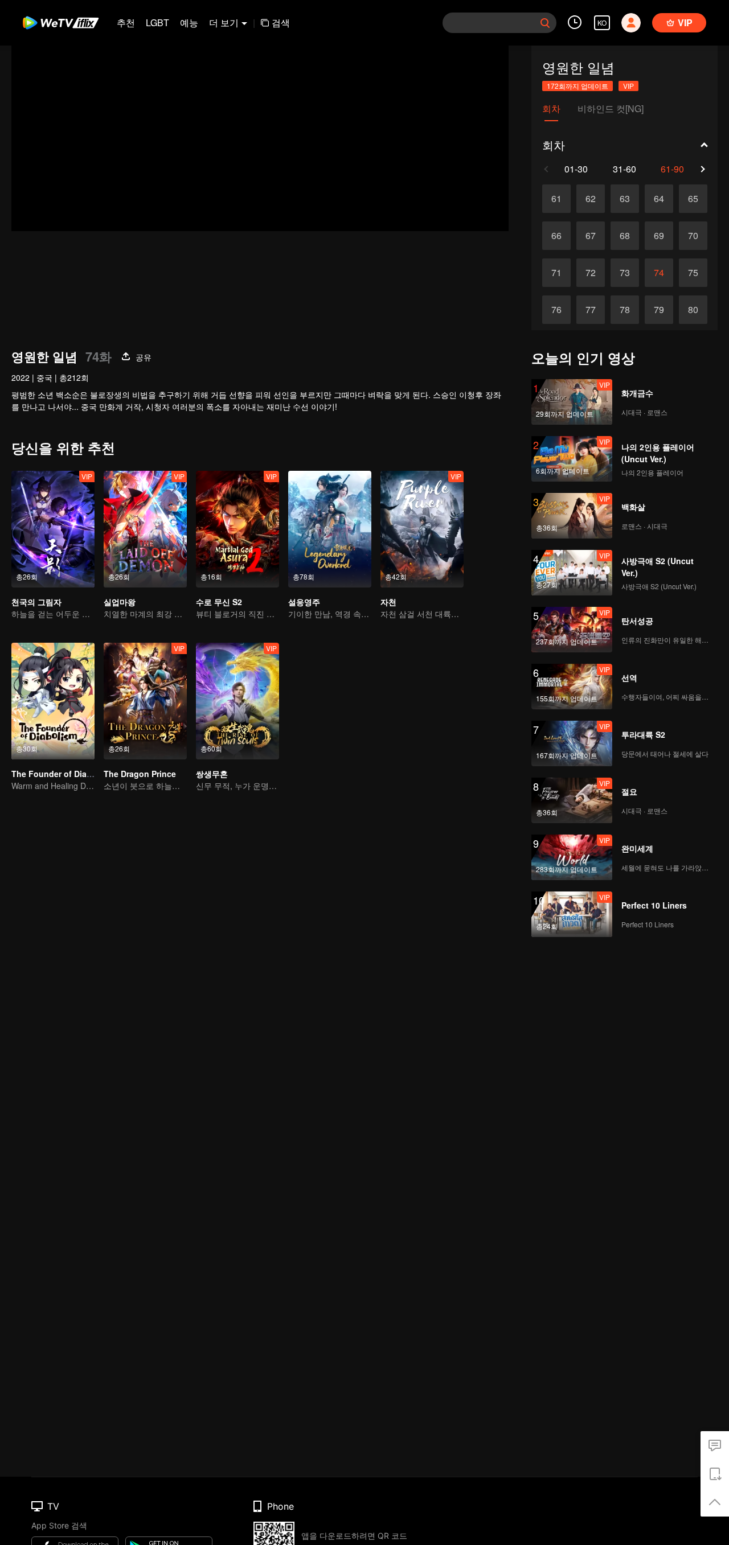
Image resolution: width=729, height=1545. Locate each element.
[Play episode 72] (590, 272)
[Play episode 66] (556, 235)
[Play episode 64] (659, 198)
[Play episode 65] (693, 198)
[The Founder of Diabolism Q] (53, 701)
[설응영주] (329, 529)
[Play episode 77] (590, 309)
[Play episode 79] (659, 309)
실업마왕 (120, 601)
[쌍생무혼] (237, 701)
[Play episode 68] (625, 235)
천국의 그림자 (36, 601)
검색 (281, 22)
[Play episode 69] (659, 235)
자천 (388, 601)
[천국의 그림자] (53, 529)
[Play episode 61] (556, 198)
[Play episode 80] (693, 309)
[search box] (545, 23)
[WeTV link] (61, 23)
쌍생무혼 (212, 773)
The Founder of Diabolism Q (66, 773)
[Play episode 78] (625, 309)
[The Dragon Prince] (145, 701)
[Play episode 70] (693, 235)
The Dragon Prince (140, 773)
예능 (189, 22)
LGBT (157, 22)
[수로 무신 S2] (237, 529)
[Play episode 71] (556, 272)
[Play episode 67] (590, 235)
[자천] (422, 529)
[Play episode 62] (590, 198)
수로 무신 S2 (219, 601)
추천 (126, 22)
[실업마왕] (145, 529)
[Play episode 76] (556, 309)
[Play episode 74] (659, 272)
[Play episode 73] (625, 272)
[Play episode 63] (625, 198)
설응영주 (304, 601)
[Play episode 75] (693, 272)
